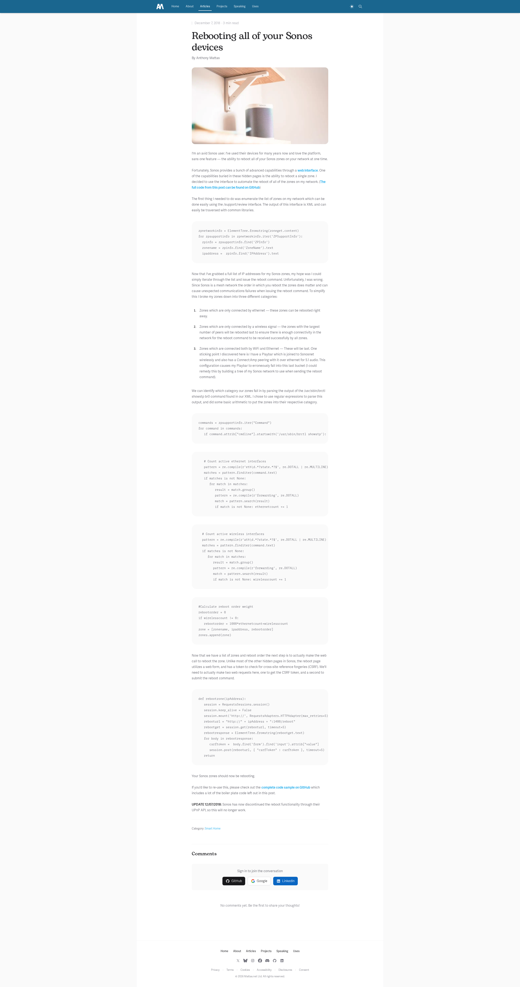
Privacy (215, 970)
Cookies (245, 970)
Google (262, 881)
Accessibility (264, 970)
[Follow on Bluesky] (245, 960)
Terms (230, 970)
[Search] (360, 6)
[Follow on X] (238, 960)
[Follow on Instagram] (252, 960)
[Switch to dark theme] (352, 6)
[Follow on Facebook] (260, 960)
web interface (308, 170)
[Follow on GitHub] (274, 960)
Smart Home (213, 828)
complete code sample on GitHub (285, 787)
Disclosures (285, 970)
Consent (304, 970)
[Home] (160, 6)
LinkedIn (288, 881)
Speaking (240, 6)
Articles (205, 6)
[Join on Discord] (267, 960)
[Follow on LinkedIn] (282, 960)
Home (175, 6)
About (190, 6)
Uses (255, 6)
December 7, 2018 (207, 23)
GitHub (236, 881)
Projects (222, 6)
